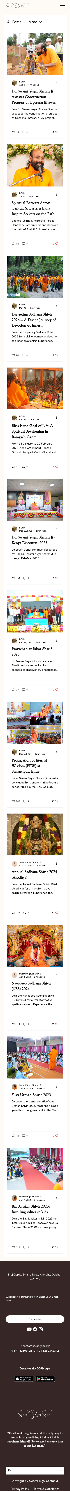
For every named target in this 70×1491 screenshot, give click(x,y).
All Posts (14, 21)
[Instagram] (40, 1329)
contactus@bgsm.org (36, 1346)
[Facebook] (35, 1329)
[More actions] (58, 83)
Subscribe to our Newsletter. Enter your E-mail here (32, 1298)
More (33, 21)
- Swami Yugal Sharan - (17, 5)
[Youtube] (29, 1329)
